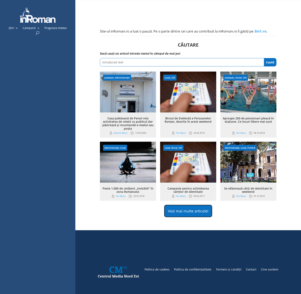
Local (167, 77)
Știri (11, 28)
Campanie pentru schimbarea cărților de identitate (188, 190)
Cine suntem (269, 269)
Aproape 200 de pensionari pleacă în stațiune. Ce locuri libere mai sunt (248, 120)
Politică (251, 147)
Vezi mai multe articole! (188, 211)
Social (238, 77)
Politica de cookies (157, 269)
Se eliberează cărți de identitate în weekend (248, 190)
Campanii (29, 28)
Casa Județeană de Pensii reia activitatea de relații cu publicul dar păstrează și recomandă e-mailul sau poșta (128, 123)
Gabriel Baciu (120, 132)
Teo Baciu (181, 132)
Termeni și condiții (228, 269)
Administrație (122, 77)
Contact (251, 269)
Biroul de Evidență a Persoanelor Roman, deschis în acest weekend (188, 120)
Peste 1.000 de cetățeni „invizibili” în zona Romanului (128, 190)
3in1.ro (260, 31)
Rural (174, 147)
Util (173, 77)
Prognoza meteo (55, 28)
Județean (109, 77)
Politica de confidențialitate (192, 269)
